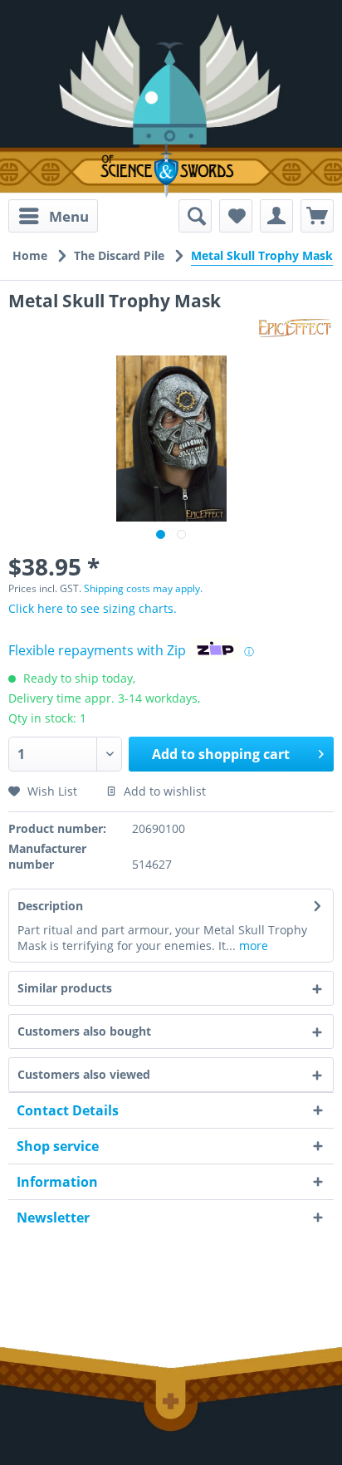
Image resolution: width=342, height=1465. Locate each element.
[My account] (276, 216)
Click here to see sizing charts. (92, 608)
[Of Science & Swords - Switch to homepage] (171, 171)
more (252, 945)
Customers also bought (84, 1031)
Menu (69, 216)
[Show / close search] (195, 216)
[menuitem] (53, 216)
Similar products (64, 988)
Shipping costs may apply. (143, 588)
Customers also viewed (83, 1074)
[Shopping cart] (317, 216)
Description (50, 906)
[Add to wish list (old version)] (235, 216)
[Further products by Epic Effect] (296, 326)
